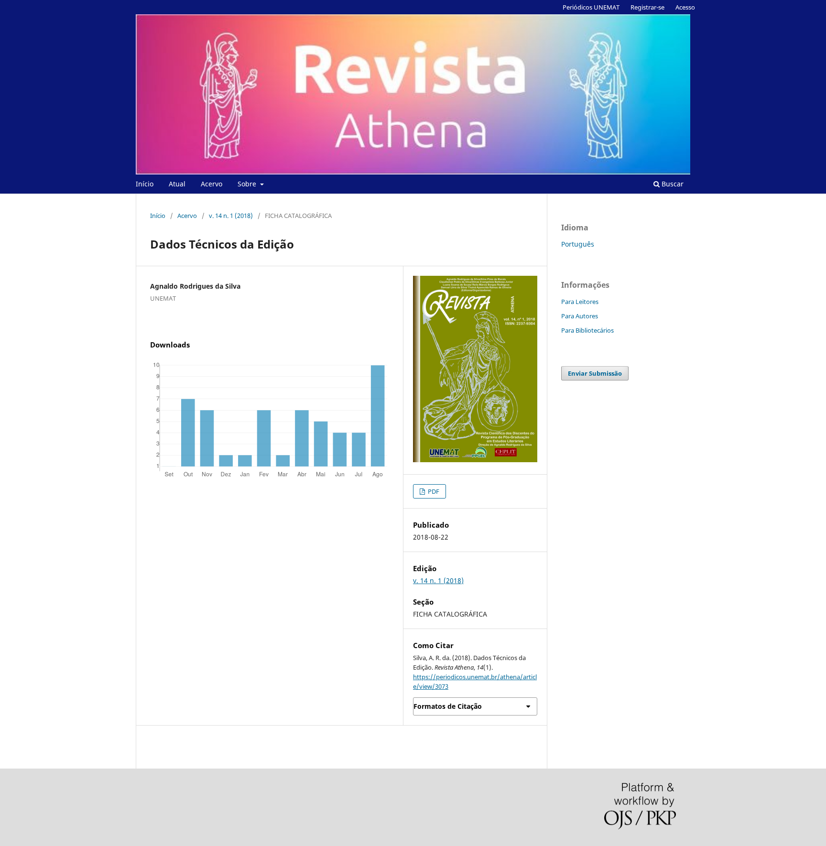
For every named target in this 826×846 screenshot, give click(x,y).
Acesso (685, 7)
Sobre (248, 183)
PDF (432, 491)
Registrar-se (647, 7)
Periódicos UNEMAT (591, 7)
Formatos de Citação (447, 706)
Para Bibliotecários (587, 330)
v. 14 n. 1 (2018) (231, 215)
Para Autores (579, 316)
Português (577, 244)
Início (144, 183)
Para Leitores (579, 301)
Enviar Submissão (595, 373)
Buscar (672, 183)
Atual (177, 183)
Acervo (211, 183)
